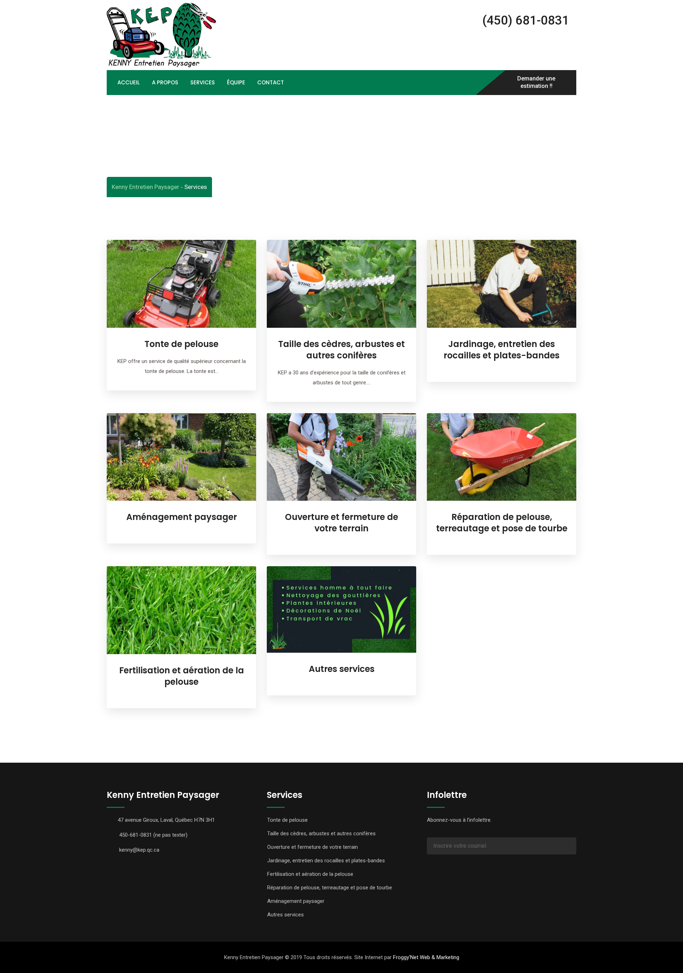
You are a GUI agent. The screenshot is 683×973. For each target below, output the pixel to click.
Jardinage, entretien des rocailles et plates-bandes (502, 349)
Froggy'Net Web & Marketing (426, 957)
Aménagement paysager (181, 517)
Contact (270, 82)
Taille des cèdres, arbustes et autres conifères (341, 349)
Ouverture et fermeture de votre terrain (341, 522)
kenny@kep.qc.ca (139, 850)
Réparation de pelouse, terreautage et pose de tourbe (501, 522)
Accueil (128, 82)
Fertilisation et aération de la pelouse (181, 676)
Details (181, 336)
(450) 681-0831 (524, 20)
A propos (165, 82)
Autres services (342, 669)
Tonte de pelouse (181, 344)
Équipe (236, 82)
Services (202, 82)
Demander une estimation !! (536, 82)
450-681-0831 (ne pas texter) (153, 835)
